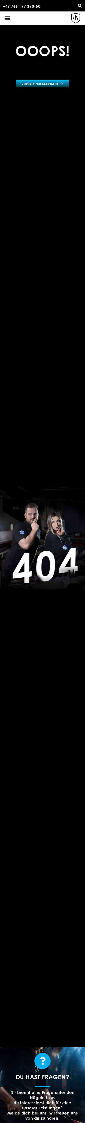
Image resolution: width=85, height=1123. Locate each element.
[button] (80, 5)
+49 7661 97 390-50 (22, 6)
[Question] (42, 1061)
